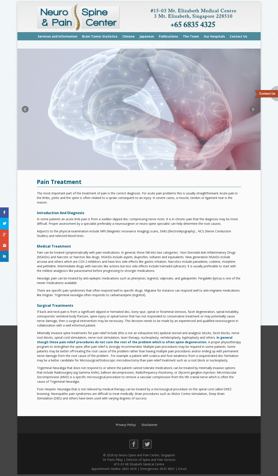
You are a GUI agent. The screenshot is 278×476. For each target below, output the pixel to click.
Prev (25, 109)
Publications (168, 36)
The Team (191, 36)
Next (252, 109)
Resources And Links (135, 45)
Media (161, 45)
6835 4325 (129, 469)
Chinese (128, 36)
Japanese (146, 36)
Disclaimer (149, 425)
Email (182, 469)
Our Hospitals (214, 36)
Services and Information (57, 36)
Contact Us (238, 36)
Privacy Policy (126, 425)
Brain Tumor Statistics (99, 36)
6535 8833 (167, 469)
